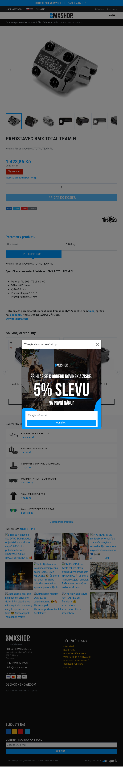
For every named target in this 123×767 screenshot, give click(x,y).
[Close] (97, 344)
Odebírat (61, 422)
